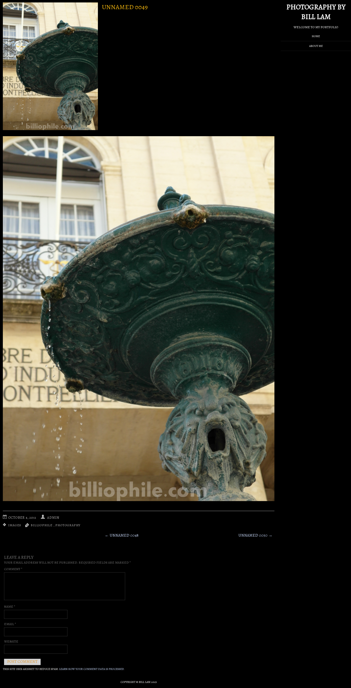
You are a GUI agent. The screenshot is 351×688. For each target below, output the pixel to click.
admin (53, 517)
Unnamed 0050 (255, 535)
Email (10, 624)
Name (9, 606)
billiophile (42, 525)
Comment (13, 569)
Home (316, 36)
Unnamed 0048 (122, 535)
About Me (316, 46)
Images (14, 525)
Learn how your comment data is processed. (91, 669)
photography (67, 525)
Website (11, 641)
